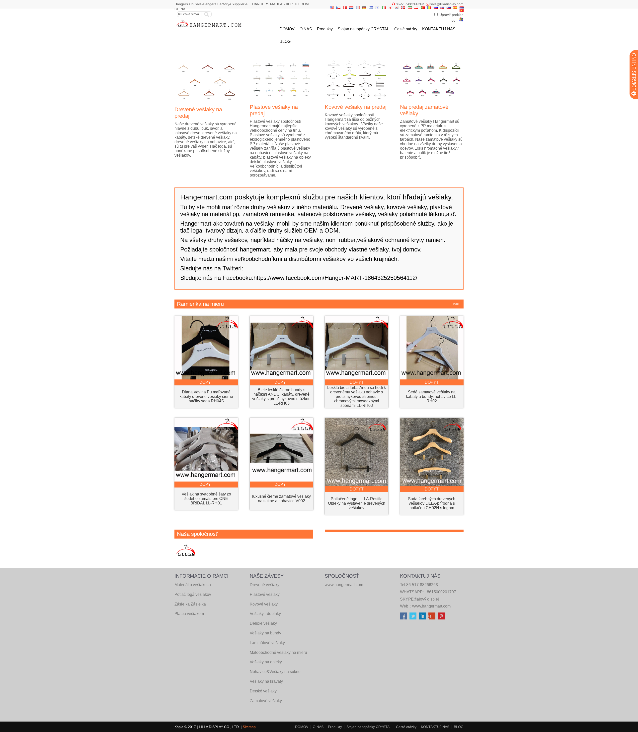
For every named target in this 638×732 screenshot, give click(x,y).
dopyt (206, 382)
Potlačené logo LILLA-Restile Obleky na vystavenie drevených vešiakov (356, 503)
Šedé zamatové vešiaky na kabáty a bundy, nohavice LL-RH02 (432, 396)
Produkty (325, 29)
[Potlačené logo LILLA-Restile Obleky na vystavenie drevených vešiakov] (356, 485)
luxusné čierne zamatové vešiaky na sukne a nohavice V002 (281, 498)
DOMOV (287, 29)
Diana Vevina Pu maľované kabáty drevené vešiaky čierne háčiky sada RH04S (206, 396)
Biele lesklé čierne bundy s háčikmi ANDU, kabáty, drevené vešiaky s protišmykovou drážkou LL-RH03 (281, 396)
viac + (457, 304)
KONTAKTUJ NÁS (439, 29)
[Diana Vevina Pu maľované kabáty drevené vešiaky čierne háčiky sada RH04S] (206, 378)
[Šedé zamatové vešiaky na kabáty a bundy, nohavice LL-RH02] (432, 378)
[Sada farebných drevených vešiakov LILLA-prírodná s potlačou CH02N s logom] (432, 485)
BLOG (285, 41)
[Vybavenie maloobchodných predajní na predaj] (209, 28)
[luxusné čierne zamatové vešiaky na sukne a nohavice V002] (281, 480)
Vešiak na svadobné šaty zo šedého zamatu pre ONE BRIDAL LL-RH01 (206, 498)
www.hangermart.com (431, 606)
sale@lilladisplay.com (447, 4)
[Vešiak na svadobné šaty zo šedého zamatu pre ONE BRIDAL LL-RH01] (206, 480)
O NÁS (306, 29)
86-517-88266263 (410, 4)
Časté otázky (405, 29)
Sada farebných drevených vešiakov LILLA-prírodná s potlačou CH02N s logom (431, 503)
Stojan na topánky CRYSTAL (363, 29)
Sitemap (249, 727)
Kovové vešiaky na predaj (356, 107)
